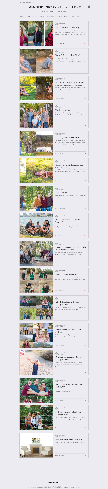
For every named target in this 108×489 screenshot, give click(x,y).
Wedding (42, 16)
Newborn (72, 16)
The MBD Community (31, 16)
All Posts (21, 16)
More (78, 16)
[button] (89, 6)
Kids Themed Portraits (62, 16)
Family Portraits (50, 16)
